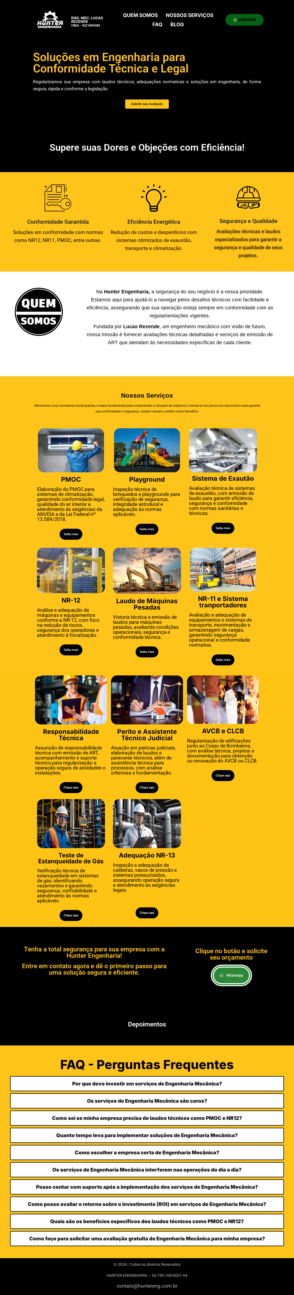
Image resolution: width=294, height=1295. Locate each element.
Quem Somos (140, 15)
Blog (177, 24)
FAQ (157, 24)
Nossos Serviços (189, 15)
